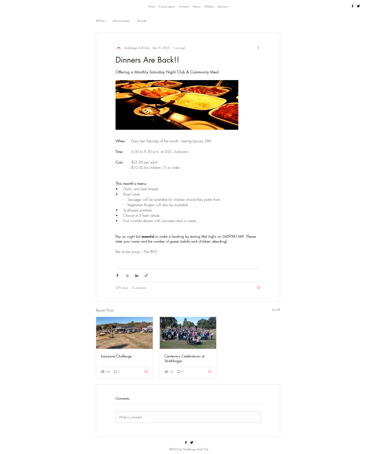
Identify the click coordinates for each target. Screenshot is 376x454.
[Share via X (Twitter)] (127, 275)
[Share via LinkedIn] (136, 275)
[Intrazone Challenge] (124, 333)
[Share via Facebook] (117, 275)
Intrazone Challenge (116, 356)
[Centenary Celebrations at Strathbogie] (188, 333)
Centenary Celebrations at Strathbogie (184, 358)
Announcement (121, 21)
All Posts (100, 21)
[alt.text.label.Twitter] (358, 6)
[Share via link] (146, 275)
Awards (141, 21)
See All (276, 309)
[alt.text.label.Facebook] (352, 6)
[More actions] (258, 47)
